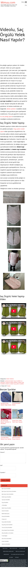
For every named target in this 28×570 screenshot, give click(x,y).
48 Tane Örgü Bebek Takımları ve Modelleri (6, 422)
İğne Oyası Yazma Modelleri (7, 494)
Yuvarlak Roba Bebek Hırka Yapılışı (6, 438)
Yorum (2, 452)
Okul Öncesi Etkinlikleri (6, 538)
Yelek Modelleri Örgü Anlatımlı (16, 438)
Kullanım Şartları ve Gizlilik (17, 554)
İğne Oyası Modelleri (6, 488)
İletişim (11, 557)
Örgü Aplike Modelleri (6, 522)
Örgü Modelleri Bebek (16, 404)
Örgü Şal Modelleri (6, 516)
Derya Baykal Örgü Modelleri (8, 530)
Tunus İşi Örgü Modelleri (7, 527)
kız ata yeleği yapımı (6, 116)
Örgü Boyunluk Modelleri (7, 524)
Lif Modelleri (4, 505)
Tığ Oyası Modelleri (6, 499)
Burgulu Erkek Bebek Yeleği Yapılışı (6, 404)
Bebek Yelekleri (10, 378)
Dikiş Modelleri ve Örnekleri (7, 533)
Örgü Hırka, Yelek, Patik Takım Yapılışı (17, 421)
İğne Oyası (5, 548)
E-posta (2, 472)
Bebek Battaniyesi (5, 513)
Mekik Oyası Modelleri (6, 497)
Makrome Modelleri (6, 544)
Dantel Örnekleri (5, 510)
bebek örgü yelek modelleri (17, 383)
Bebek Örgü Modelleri (6, 508)
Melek (8, 386)
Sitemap (17, 557)
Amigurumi (4, 519)
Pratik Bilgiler (4, 535)
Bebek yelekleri (11, 109)
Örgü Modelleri (5, 502)
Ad (1, 465)
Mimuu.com (8, 2)
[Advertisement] (14, 17)
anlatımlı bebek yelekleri (12, 382)
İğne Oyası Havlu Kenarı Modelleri (9, 491)
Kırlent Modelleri (5, 541)
